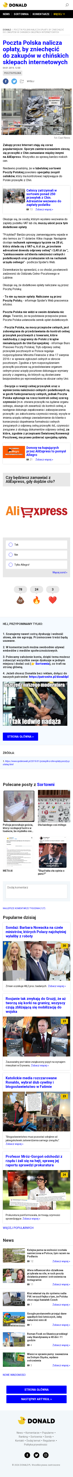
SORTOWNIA (21, 14)
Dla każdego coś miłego (52, 824)
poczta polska (12, 73)
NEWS (6, 14)
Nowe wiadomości (14, 1374)
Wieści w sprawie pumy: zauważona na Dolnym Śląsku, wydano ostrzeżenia (47, 1357)
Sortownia (42, 663)
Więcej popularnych (18, 1228)
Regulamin (49, 1440)
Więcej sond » (59, 572)
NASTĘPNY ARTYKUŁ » (36, 1399)
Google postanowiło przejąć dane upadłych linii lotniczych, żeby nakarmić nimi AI (46, 1316)
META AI (8, 870)
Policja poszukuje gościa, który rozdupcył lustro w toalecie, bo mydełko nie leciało (18, 829)
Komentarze (33, 1432)
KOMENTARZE (41, 14)
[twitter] (15, 81)
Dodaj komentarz (17, 887)
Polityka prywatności (35, 1444)
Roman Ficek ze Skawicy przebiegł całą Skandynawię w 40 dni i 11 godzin (47, 1337)
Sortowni (46, 784)
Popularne (48, 1432)
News (20, 1432)
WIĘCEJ (58, 14)
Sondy (48, 1436)
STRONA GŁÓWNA (36, 1389)
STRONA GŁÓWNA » (20, 736)
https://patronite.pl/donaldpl (49, 676)
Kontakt (19, 1440)
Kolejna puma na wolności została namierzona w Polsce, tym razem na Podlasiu (48, 1253)
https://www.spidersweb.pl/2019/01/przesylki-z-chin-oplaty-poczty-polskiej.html (36, 763)
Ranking (23, 1436)
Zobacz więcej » (44, 209)
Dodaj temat (33, 1440)
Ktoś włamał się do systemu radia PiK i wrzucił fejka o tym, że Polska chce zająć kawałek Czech (47, 1296)
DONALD (7, 29)
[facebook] (7, 81)
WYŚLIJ (30, 81)
